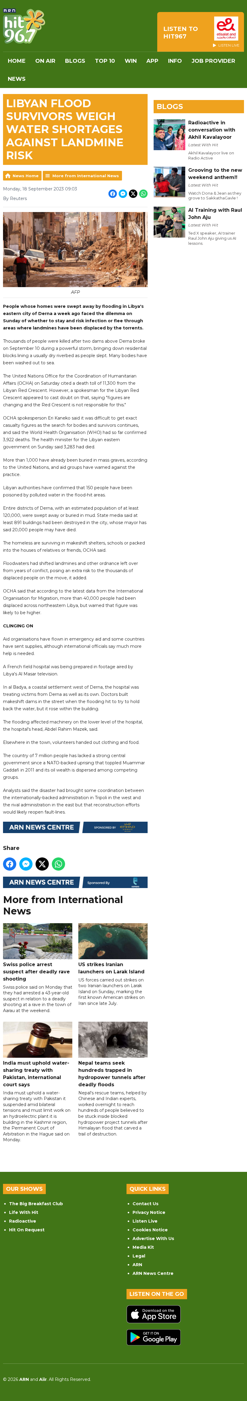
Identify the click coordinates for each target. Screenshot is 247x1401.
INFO (175, 61)
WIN (131, 61)
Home (17, 61)
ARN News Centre (153, 1273)
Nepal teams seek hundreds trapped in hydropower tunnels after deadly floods (111, 1073)
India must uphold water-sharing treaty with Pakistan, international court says (36, 1073)
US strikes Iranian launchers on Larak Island (111, 968)
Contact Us (145, 1203)
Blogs (75, 61)
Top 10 (105, 61)
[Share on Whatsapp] (143, 194)
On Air (45, 61)
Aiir (43, 1379)
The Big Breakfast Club (36, 1203)
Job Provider (213, 61)
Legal (139, 1256)
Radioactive (22, 1221)
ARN (137, 1264)
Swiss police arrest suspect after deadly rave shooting (36, 972)
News (17, 79)
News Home (26, 175)
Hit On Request (27, 1230)
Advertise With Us (153, 1238)
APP (152, 61)
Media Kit (143, 1247)
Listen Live (145, 1221)
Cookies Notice (150, 1230)
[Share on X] (133, 194)
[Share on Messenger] (123, 194)
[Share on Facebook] (112, 194)
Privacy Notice (149, 1212)
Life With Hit (23, 1212)
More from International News (85, 175)
